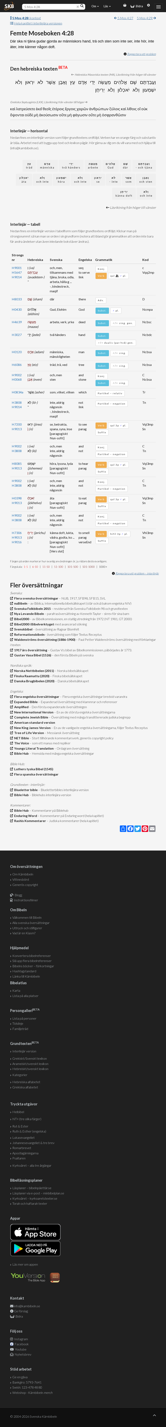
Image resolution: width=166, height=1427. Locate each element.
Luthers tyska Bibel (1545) (33, 769)
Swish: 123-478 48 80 (27, 1387)
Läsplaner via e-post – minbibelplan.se (38, 1193)
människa (47, 165)
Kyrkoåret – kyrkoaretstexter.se (34, 1198)
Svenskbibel (22, 629)
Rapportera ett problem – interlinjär (137, 573)
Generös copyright (25, 885)
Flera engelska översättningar (36, 696)
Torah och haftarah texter (29, 1203)
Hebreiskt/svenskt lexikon (30, 1069)
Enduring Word (25, 816)
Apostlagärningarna (25, 1153)
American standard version (34, 722)
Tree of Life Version (28, 733)
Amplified (21, 707)
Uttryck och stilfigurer (27, 928)
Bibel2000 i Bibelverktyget (33, 624)
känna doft (124, 193)
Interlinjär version (24, 1051)
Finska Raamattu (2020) (31, 676)
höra (61, 179)
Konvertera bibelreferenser (31, 956)
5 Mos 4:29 (145, 18)
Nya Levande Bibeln (28, 614)
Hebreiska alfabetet (26, 1082)
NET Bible (21, 738)
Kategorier (19, 1075)
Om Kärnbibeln (22, 874)
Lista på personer (24, 1018)
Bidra (138, 6)
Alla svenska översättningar (31, 923)
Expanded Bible (25, 702)
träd (29, 165)
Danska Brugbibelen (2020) (33, 681)
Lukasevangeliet (23, 1137)
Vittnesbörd (20, 879)
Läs (106, 6)
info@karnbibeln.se (27, 1306)
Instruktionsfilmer (26, 900)
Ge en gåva (20, 1377)
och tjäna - (144, 165)
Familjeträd (20, 1029)
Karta (16, 990)
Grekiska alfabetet (25, 1087)
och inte (80, 179)
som (128, 179)
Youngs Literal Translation (33, 748)
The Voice (21, 743)
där (125, 165)
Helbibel (18, 1112)
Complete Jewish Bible (30, 717)
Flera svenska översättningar (35, 598)
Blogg (18, 895)
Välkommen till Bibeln (27, 917)
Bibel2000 (21, 619)
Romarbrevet (21, 1148)
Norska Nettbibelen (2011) (33, 671)
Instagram (21, 1339)
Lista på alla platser (25, 996)
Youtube (20, 1349)
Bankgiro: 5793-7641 (27, 1382)
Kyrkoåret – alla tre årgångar (31, 1165)
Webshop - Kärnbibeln (32, 1392)
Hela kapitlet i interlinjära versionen (38, 23)
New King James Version (32, 728)
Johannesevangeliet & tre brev (33, 1143)
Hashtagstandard (24, 971)
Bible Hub (21, 753)
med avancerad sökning (70, 624)
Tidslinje (17, 1023)
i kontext (26, 18)
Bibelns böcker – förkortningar (33, 966)
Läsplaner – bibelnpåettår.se (31, 1188)
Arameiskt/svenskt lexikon (30, 1064)
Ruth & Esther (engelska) (29, 1131)
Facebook (21, 1344)
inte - (113, 179)
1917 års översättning (30, 650)
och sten (145, 179)
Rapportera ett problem (141, 54)
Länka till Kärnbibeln (26, 976)
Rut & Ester (20, 1126)
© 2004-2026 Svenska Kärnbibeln (33, 1416)
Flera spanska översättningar (36, 774)
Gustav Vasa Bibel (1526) (32, 655)
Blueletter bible (25, 790)
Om (94, 6)
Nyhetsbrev (22, 1354)
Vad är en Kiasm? (23, 933)
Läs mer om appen (25, 1264)
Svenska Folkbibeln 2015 (32, 608)
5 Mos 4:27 (125, 18)
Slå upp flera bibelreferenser (32, 961)
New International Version (33, 712)
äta (24, 179)
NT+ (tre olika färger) (26, 1119)
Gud (110, 165)
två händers (71, 165)
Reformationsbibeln (29, 634)
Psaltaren (19, 1158)
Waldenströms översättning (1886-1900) (44, 639)
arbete (93, 165)
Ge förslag (21, 1311)
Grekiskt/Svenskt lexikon (29, 1058)
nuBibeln (20, 603)
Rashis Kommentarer (29, 821)
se (98, 179)
